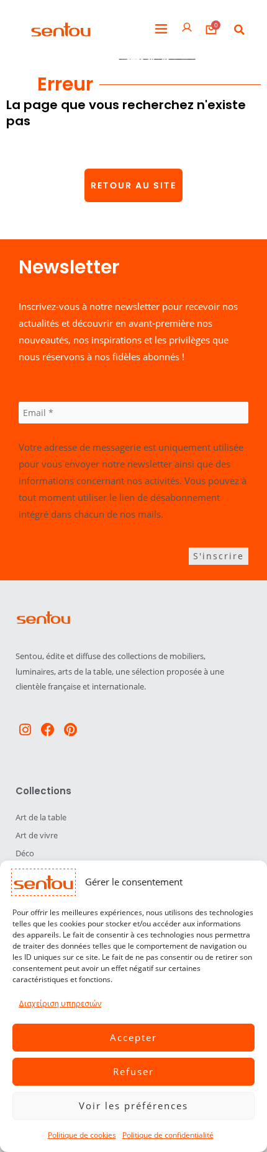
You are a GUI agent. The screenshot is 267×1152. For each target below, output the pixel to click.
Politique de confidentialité (168, 1135)
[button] (161, 29)
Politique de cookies (82, 1135)
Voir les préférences (133, 1105)
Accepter (133, 1037)
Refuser (133, 1071)
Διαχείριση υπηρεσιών (60, 1003)
